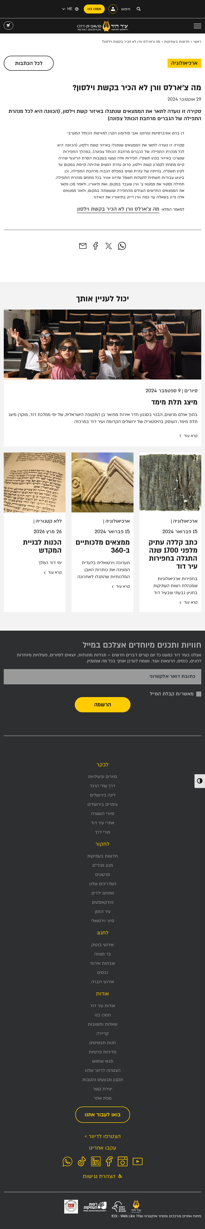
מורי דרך (102, 832)
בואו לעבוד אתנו (102, 1114)
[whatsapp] (122, 246)
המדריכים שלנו (102, 884)
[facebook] (95, 246)
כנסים (102, 972)
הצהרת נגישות (100, 1176)
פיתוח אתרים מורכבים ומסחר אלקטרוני (156, 1216)
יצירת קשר (102, 1089)
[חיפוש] (138, 9)
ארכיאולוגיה (184, 63)
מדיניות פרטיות (102, 1052)
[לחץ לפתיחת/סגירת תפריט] (197, 26)
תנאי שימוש (102, 1061)
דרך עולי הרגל (102, 786)
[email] (82, 246)
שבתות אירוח (102, 963)
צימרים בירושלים (102, 804)
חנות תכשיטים (102, 1043)
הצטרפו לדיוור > (102, 1136)
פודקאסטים (103, 902)
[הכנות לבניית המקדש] (35, 482)
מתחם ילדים (102, 893)
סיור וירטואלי (102, 921)
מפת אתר (103, 1098)
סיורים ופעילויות (102, 777)
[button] (67, 9)
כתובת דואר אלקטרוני (172, 676)
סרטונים (102, 874)
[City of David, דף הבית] (102, 25)
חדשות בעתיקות (177, 41)
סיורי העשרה (102, 814)
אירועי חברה (102, 982)
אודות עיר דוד (102, 1006)
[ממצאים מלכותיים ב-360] (102, 482)
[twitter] (108, 246)
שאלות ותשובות (102, 1024)
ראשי (197, 41)
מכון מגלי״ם (102, 865)
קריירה (102, 1033)
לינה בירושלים (103, 795)
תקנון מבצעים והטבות (102, 1080)
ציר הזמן (102, 911)
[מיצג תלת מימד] (102, 345)
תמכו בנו (102, 1015)
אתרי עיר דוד (102, 823)
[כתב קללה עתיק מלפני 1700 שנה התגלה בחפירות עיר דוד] (170, 482)
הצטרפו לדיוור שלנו (102, 1070)
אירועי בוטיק (102, 945)
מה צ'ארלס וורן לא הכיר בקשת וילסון (118, 209)
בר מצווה (102, 954)
